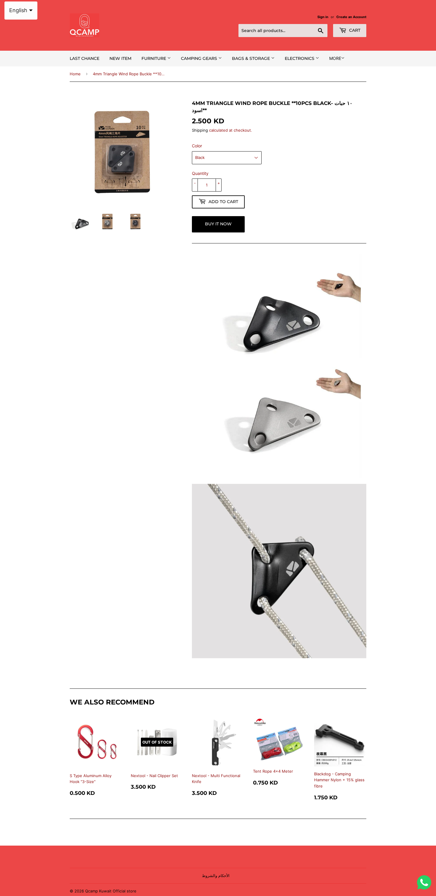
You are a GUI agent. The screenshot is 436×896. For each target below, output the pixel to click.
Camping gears (199, 58)
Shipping (200, 130)
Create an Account (351, 17)
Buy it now (218, 224)
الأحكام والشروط (216, 875)
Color (197, 145)
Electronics (300, 58)
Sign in (322, 17)
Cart (354, 30)
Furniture (154, 58)
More (335, 58)
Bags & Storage (251, 58)
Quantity (200, 173)
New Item (120, 58)
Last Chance (84, 58)
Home (75, 73)
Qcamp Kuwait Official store (110, 891)
